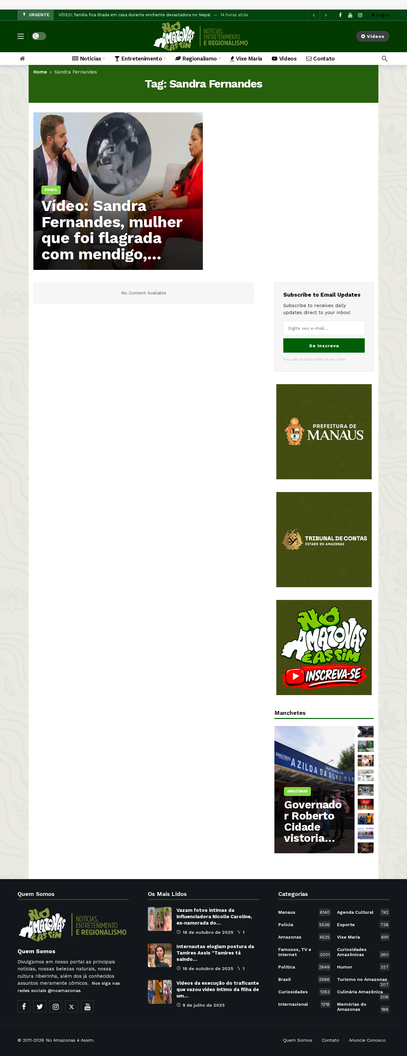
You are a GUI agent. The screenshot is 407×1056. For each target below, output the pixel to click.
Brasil (304, 979)
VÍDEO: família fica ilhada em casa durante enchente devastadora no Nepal (134, 14)
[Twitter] (39, 1006)
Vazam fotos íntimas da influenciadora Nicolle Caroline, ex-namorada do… (214, 916)
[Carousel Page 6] (366, 804)
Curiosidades (304, 991)
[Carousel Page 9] (366, 848)
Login (383, 15)
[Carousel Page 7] (366, 819)
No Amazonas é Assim (69, 1040)
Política (304, 966)
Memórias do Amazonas (363, 1007)
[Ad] (324, 431)
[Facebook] (340, 15)
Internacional (304, 1004)
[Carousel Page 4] (366, 775)
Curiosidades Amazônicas (363, 952)
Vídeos (375, 36)
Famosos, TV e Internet (304, 952)
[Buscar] (385, 58)
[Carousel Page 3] (366, 760)
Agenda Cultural (363, 912)
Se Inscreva (324, 345)
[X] (71, 1006)
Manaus (304, 912)
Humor (363, 966)
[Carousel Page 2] (366, 746)
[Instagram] (360, 15)
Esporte (363, 924)
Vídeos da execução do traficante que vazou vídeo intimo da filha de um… (217, 989)
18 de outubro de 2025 (208, 932)
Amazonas (304, 937)
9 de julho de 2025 (204, 1005)
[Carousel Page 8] (366, 833)
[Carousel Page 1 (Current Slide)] (366, 731)
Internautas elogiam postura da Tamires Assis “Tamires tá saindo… (215, 953)
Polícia (304, 924)
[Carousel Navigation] (319, 15)
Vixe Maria (363, 937)
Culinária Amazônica (363, 993)
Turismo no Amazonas (363, 980)
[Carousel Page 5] (366, 790)
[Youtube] (350, 15)
